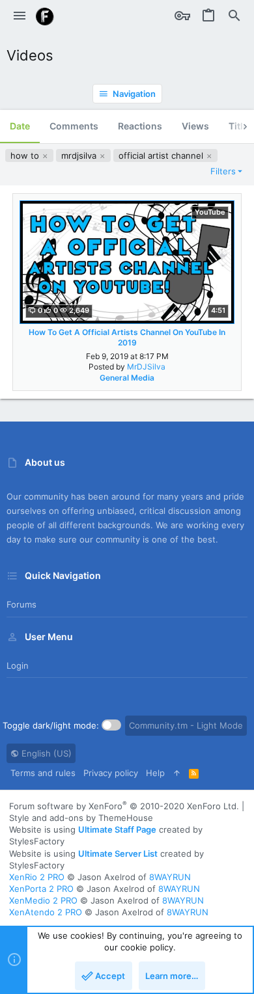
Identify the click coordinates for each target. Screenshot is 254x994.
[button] (20, 16)
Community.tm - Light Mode (186, 725)
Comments (73, 125)
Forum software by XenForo (124, 806)
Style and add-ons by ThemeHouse (81, 818)
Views (195, 125)
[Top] (177, 773)
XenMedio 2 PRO (43, 900)
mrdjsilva (80, 155)
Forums (21, 604)
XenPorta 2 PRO (41, 888)
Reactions (140, 125)
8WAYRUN (170, 877)
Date (20, 125)
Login (18, 665)
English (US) (45, 753)
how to (26, 155)
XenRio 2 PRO (36, 877)
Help (155, 773)
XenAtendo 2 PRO (45, 912)
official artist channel (162, 155)
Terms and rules (43, 773)
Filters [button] (223, 171)
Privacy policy (110, 773)
